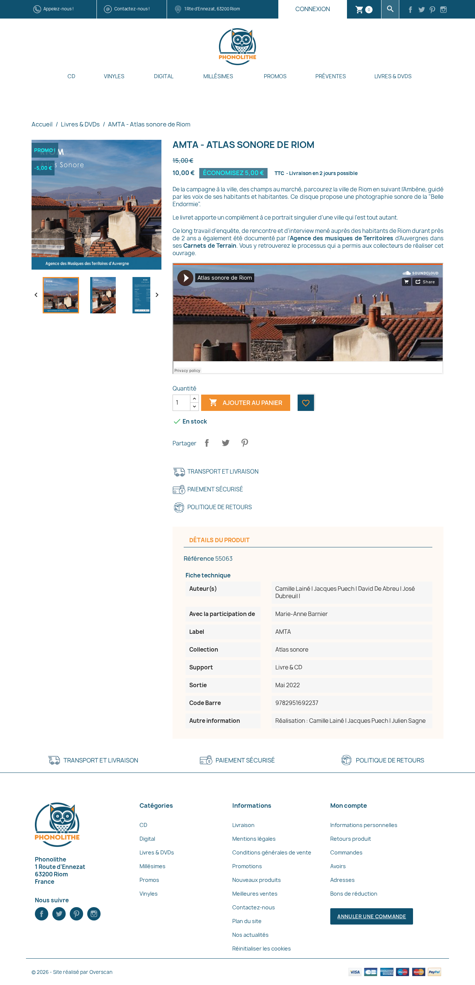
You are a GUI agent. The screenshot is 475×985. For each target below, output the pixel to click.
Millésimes (218, 76)
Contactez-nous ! (132, 8)
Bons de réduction (353, 893)
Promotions (247, 866)
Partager (206, 442)
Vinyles (114, 76)
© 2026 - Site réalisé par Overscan (72, 972)
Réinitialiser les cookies (261, 948)
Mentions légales (254, 838)
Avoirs (338, 866)
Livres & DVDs (393, 76)
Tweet (225, 442)
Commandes (346, 852)
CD (71, 76)
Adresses (342, 879)
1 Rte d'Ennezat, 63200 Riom (212, 8)
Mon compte (348, 805)
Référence (199, 558)
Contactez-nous (253, 907)
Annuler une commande (371, 916)
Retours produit (350, 838)
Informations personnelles (363, 824)
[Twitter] (421, 10)
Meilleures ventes (255, 893)
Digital (163, 76)
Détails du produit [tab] (219, 540)
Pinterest (244, 442)
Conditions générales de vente (271, 852)
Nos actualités (250, 934)
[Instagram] (443, 10)
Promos (275, 76)
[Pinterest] (432, 10)
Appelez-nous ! (58, 8)
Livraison (243, 824)
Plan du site (247, 921)
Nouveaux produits (256, 879)
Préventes (330, 76)
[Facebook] (410, 10)
